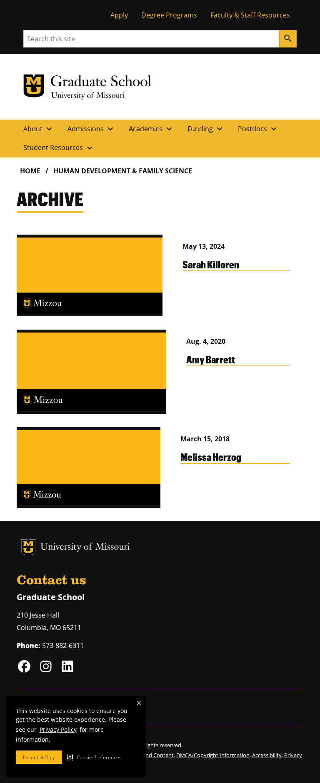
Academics (151, 129)
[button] (94, 757)
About (38, 129)
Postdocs (258, 129)
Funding (206, 129)
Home (30, 170)
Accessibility (267, 755)
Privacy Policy (58, 729)
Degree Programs (169, 15)
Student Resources (59, 148)
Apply (119, 15)
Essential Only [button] (39, 757)
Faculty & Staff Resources (250, 15)
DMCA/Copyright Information (213, 755)
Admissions (91, 129)
